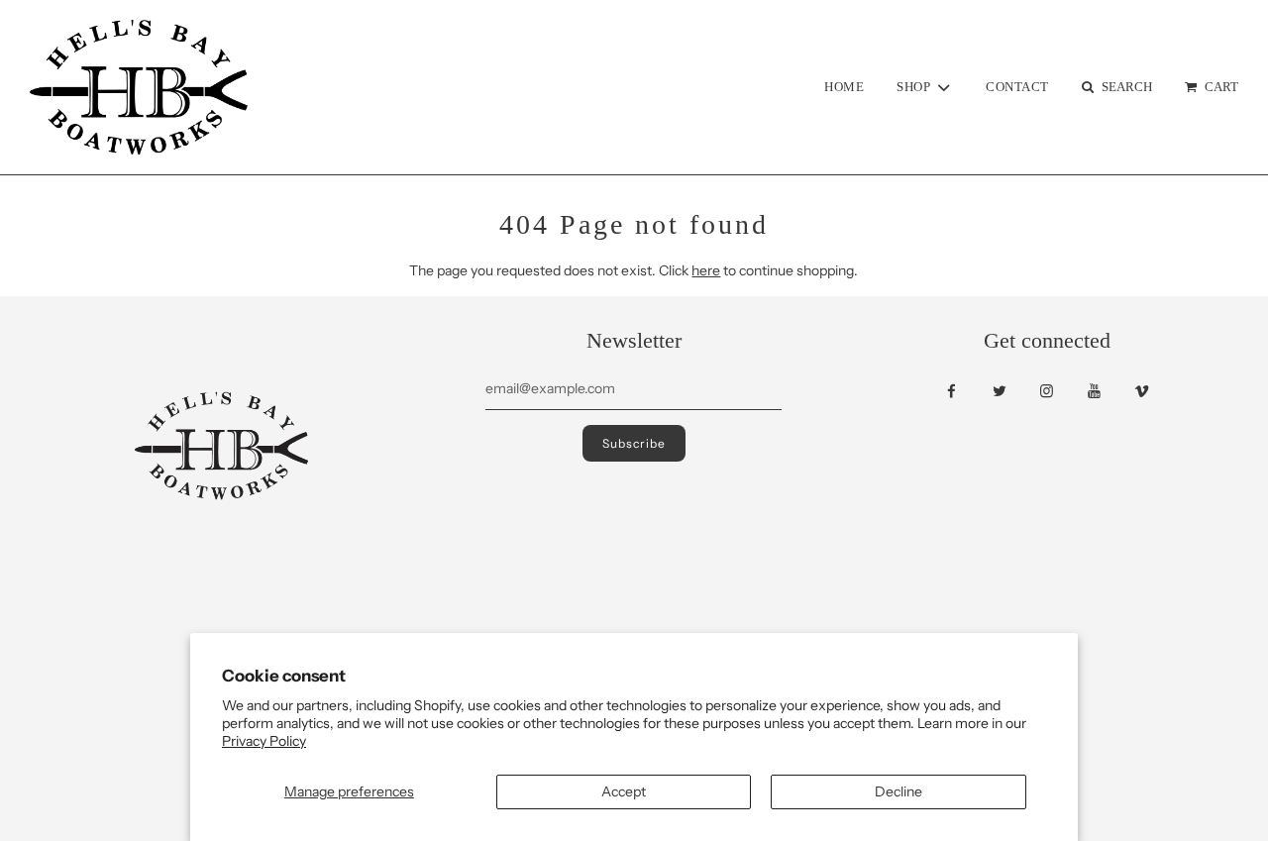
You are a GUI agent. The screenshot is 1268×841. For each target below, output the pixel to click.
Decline (898, 791)
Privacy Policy (264, 741)
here (705, 270)
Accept (623, 791)
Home (844, 86)
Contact (1017, 86)
